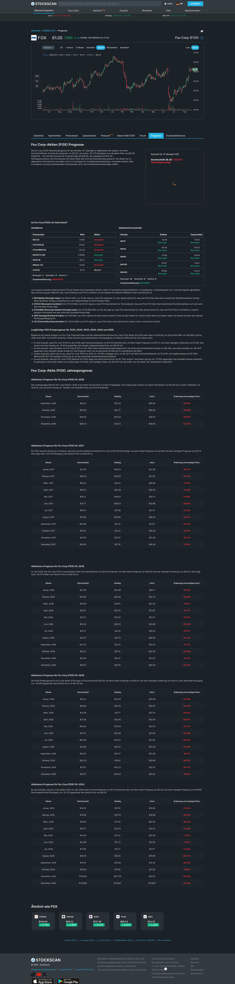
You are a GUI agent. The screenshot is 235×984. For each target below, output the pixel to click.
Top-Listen (73, 10)
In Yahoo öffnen (70, 940)
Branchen (147, 10)
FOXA (123, 917)
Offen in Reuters (164, 940)
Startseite (36, 30)
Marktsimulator (192, 10)
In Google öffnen (87, 940)
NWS (150, 917)
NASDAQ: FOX (49, 30)
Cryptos (124, 10)
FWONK (42, 917)
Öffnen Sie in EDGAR (145, 940)
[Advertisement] (117, 127)
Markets (99, 10)
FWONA (70, 917)
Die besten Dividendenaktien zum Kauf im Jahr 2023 (121, 959)
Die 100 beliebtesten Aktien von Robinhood (117, 966)
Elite (168, 10)
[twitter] (202, 31)
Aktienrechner (197, 973)
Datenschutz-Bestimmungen (43, 969)
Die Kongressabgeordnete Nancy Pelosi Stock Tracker (122, 962)
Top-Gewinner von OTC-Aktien (165, 962)
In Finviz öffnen (104, 940)
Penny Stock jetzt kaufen (163, 959)
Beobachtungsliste (44, 10)
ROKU (96, 917)
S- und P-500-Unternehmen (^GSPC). (168, 966)
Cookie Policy (66, 969)
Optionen (195, 959)
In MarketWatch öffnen (123, 940)
